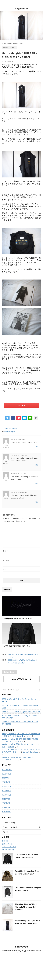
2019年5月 (6, 803)
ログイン (5, 841)
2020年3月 (6, 795)
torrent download (30, 752)
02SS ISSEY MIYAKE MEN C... (16, 646)
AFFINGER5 (22, 952)
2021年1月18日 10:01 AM (19, 455)
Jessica (6, 498)
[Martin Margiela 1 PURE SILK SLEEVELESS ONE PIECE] (24, 418)
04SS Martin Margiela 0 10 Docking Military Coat (21, 706)
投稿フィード (7, 844)
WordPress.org (8, 849)
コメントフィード (9, 846)
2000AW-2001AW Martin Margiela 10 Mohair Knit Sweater (21, 716)
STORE (21, 405)
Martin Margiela (9, 431)
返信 (36, 446)
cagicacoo (21, 8)
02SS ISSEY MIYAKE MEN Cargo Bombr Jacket (19, 700)
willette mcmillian (6, 446)
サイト (5, 569)
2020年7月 (6, 786)
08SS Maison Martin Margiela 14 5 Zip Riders (21, 711)
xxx (6, 480)
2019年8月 (6, 799)
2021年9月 (6, 782)
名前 (5, 551)
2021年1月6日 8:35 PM (18, 439)
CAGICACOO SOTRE (21, 679)
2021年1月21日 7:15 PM (18, 474)
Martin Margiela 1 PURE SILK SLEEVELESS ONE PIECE (20, 723)
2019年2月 (6, 811)
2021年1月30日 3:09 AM (19, 492)
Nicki (29, 736)
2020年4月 (6, 790)
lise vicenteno (6, 463)
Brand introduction (10, 428)
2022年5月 (6, 774)
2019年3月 (6, 807)
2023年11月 (7, 769)
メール (6, 560)
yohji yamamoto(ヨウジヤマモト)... (18, 618)
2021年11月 (6, 778)
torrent (11, 746)
